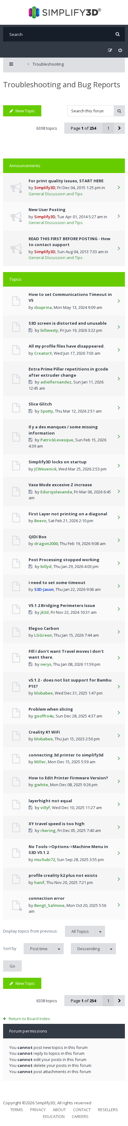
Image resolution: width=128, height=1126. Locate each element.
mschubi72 (44, 859)
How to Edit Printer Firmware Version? (68, 778)
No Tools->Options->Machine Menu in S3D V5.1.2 (68, 849)
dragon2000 (46, 543)
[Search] (117, 34)
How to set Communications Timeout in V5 (70, 297)
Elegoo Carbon (44, 628)
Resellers (108, 1109)
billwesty (49, 330)
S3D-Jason (44, 589)
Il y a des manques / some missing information (63, 430)
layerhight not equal (50, 800)
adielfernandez (55, 382)
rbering (48, 830)
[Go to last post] (119, 188)
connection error (47, 898)
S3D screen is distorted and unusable (68, 323)
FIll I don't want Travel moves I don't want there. (66, 654)
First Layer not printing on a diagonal (68, 514)
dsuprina (43, 307)
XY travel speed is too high (57, 823)
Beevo (40, 520)
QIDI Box (38, 536)
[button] (119, 128)
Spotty (46, 411)
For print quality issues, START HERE (66, 181)
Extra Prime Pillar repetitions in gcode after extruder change (68, 372)
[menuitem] (120, 50)
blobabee (43, 693)
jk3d (44, 612)
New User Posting (47, 209)
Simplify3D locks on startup (58, 462)
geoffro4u (44, 716)
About (59, 1109)
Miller (40, 761)
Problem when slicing (51, 709)
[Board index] (64, 12)
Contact (82, 1109)
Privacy (38, 1109)
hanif (39, 882)
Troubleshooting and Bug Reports (61, 84)
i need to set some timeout (57, 582)
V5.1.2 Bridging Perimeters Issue (62, 605)
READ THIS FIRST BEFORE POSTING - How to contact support (69, 242)
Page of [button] (83, 128)
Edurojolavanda (56, 492)
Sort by (25, 948)
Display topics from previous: (46, 931)
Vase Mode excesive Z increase (60, 484)
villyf (45, 807)
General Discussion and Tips (56, 194)
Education (54, 1116)
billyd (46, 566)
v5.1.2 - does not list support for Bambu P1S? (70, 683)
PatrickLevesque (56, 440)
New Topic (25, 111)
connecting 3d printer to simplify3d (66, 755)
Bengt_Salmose (49, 905)
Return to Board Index (29, 1018)
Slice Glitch (40, 404)
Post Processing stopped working (64, 559)
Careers (80, 1116)
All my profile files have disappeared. (67, 346)
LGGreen (43, 635)
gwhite (41, 784)
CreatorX (43, 353)
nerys (45, 664)
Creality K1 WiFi (44, 732)
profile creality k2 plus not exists (63, 875)
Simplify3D (44, 187)
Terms (16, 1109)
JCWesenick (45, 469)
